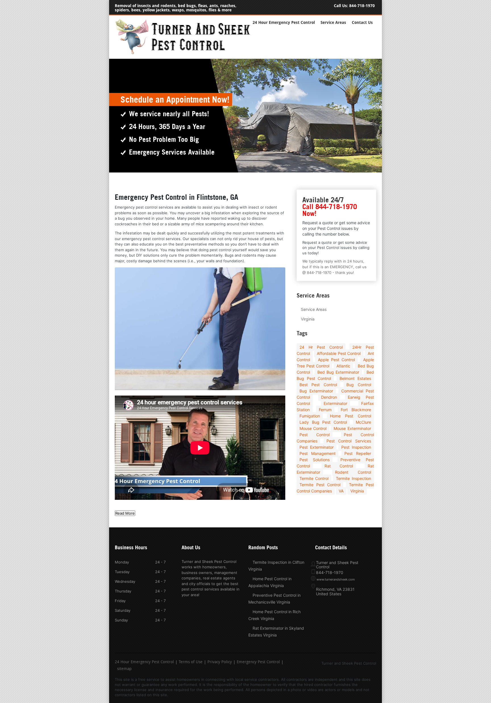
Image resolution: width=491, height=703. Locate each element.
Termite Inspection (353, 478)
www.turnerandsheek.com (336, 579)
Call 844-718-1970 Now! (329, 210)
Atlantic (343, 365)
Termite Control (313, 478)
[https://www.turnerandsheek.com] (186, 53)
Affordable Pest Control (339, 353)
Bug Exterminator (316, 390)
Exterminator (335, 403)
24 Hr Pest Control (321, 347)
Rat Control (338, 465)
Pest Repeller (357, 453)
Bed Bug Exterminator (338, 372)
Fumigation (309, 415)
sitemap (124, 669)
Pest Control (314, 434)
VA (341, 490)
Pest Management (317, 453)
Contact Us (362, 22)
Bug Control (358, 384)
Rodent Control (353, 472)
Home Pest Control (350, 415)
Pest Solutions (314, 459)
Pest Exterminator (316, 447)
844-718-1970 (362, 6)
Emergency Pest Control (258, 662)
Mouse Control (312, 428)
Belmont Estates (355, 378)
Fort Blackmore (356, 409)
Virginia (308, 319)
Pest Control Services (348, 440)
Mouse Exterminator (352, 428)
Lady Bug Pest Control (323, 422)
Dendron (329, 397)
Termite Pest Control (319, 484)
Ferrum (325, 409)
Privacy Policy (219, 662)
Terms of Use (191, 662)
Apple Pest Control (336, 359)
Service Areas (333, 22)
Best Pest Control (318, 384)
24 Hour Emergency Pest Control (284, 22)
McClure (363, 422)
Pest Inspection (356, 447)
